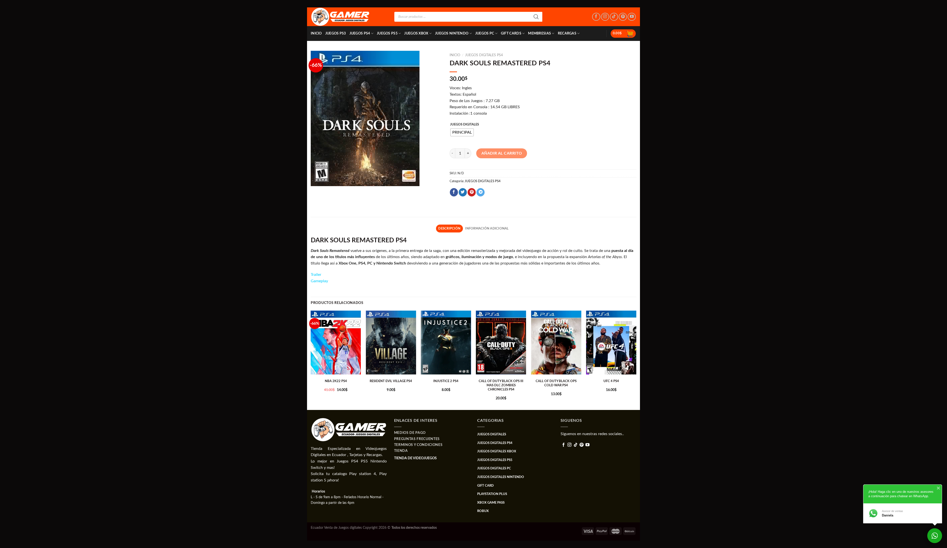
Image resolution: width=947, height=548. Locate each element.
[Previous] (311, 359)
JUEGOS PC (484, 33)
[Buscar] (536, 17)
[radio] (462, 132)
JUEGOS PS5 (387, 33)
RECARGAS (567, 33)
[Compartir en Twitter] (463, 192)
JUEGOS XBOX (416, 33)
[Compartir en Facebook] (454, 192)
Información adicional (487, 228)
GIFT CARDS (511, 33)
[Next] (636, 359)
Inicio (316, 33)
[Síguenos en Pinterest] (623, 17)
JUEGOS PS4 (359, 33)
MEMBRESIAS (539, 33)
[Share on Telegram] (480, 192)
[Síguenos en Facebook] (596, 17)
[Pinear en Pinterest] (472, 192)
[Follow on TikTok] (614, 17)
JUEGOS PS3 (335, 33)
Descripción (449, 228)
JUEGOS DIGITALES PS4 (484, 55)
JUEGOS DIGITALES (464, 124)
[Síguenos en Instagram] (605, 17)
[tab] (449, 228)
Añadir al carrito (501, 153)
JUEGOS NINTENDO (451, 33)
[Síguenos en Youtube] (632, 17)
